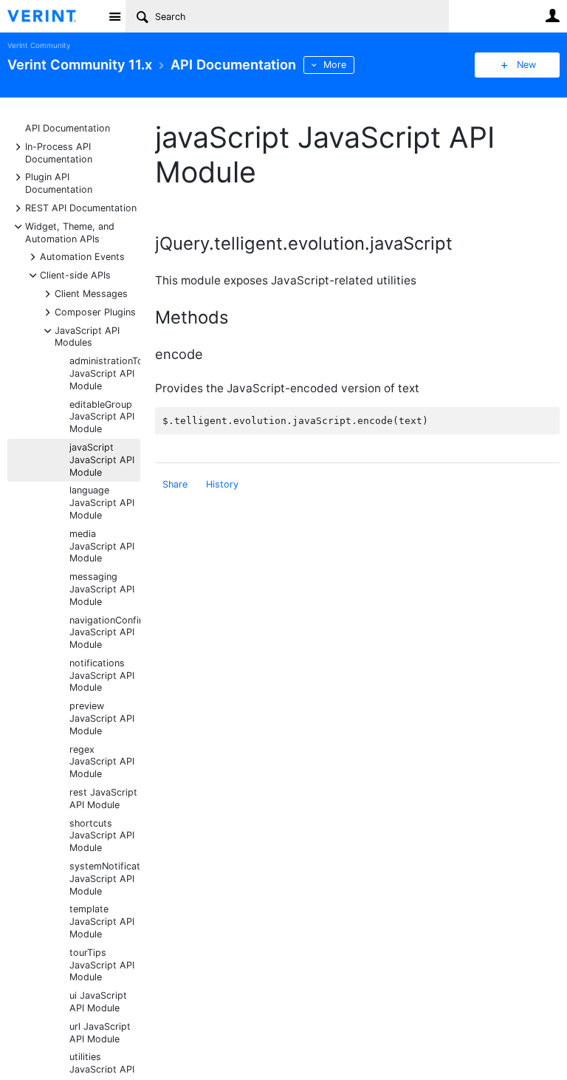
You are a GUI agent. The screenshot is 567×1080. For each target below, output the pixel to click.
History (222, 484)
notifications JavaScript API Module (101, 675)
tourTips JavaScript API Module (101, 965)
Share (175, 484)
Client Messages (91, 293)
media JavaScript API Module (101, 546)
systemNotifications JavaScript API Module (104, 879)
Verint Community (38, 45)
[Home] (53, 16)
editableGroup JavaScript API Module (101, 417)
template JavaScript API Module (101, 921)
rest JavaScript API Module (103, 798)
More (334, 64)
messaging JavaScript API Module (101, 589)
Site (114, 16)
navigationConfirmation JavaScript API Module (104, 633)
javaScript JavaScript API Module (101, 460)
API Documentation (67, 128)
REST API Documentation (81, 207)
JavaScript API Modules (87, 336)
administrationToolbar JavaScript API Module (104, 373)
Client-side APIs (75, 274)
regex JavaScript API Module (101, 762)
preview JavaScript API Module (101, 718)
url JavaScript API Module (100, 1033)
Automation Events (82, 256)
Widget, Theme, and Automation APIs (69, 232)
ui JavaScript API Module (98, 1002)
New (526, 64)
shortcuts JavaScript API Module (101, 836)
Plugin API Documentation (58, 182)
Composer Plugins (95, 311)
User (552, 15)
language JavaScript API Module (101, 503)
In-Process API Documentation (58, 152)
